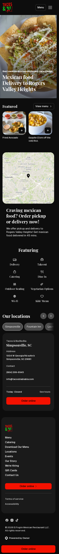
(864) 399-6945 (15, 373)
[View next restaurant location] (51, 316)
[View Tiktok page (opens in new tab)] (17, 520)
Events (9, 456)
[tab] (13, 327)
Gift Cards (11, 470)
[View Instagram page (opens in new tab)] (12, 520)
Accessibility (12, 504)
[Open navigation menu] (50, 7)
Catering (10, 442)
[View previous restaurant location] (43, 316)
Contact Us (12, 475)
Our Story (11, 461)
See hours (45, 391)
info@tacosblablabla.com (20, 380)
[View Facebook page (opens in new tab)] (7, 520)
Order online (28, 400)
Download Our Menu (17, 447)
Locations (11, 451)
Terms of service (14, 499)
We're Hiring (12, 465)
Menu (40, 7)
